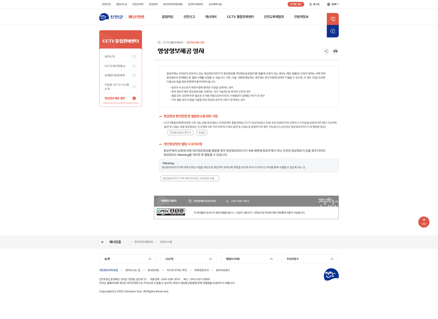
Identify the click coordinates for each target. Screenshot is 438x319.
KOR (334, 4)
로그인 (316, 4)
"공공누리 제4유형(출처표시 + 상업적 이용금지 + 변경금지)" (235, 212)
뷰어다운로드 (223, 270)
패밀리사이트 (233, 259)
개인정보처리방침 (108, 270)
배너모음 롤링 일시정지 (102, 242)
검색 (333, 31)
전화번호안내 (201, 270)
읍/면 (107, 259)
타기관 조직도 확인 (177, 270)
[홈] (159, 42)
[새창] (171, 214)
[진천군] (112, 17)
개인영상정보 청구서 (180, 132)
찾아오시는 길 (132, 270)
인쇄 (335, 51)
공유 (326, 51)
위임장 (201, 132)
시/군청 (169, 259)
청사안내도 (153, 270)
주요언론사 (292, 259)
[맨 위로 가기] (423, 222)
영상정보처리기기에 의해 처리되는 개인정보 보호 (189, 178)
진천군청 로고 (331, 274)
